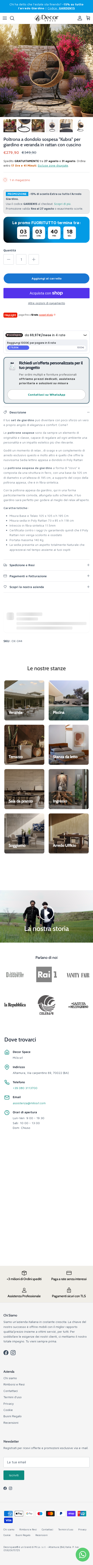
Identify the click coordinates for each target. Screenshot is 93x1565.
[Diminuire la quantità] (8, 259)
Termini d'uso (12, 1397)
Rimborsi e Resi (14, 1384)
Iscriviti (14, 1475)
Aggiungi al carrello (47, 278)
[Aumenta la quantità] (34, 259)
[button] (46, 912)
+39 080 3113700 (25, 1088)
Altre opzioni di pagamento (46, 303)
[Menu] (5, 18)
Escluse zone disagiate (53, 165)
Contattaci (10, 1391)
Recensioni (10, 1422)
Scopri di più (62, 204)
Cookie (8, 1410)
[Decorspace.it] (46, 18)
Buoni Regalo (12, 1416)
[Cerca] (14, 18)
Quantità (9, 250)
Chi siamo (10, 1378)
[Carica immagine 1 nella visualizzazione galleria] (46, 70)
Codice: (61, 8)
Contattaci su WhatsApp (46, 394)
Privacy (8, 1403)
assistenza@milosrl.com (29, 1103)
